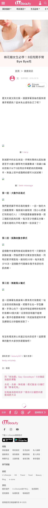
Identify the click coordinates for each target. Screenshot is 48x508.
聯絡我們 (26, 493)
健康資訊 (28, 71)
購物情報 (26, 454)
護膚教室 (39, 412)
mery (25, 152)
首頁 (17, 71)
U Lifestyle (6, 475)
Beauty (39, 475)
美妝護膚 (6, 9)
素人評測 (36, 454)
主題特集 (15, 459)
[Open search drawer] (45, 3)
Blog (4, 479)
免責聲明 (35, 489)
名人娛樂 (36, 450)
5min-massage (26, 185)
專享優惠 (36, 459)
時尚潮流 (20, 9)
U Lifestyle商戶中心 (20, 489)
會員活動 (26, 459)
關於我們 (5, 489)
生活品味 (34, 9)
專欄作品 (5, 459)
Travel (22, 475)
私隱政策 (15, 493)
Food (30, 475)
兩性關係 (15, 454)
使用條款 (5, 493)
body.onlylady (9, 360)
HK (15, 475)
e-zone (12, 479)
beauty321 (17, 356)
